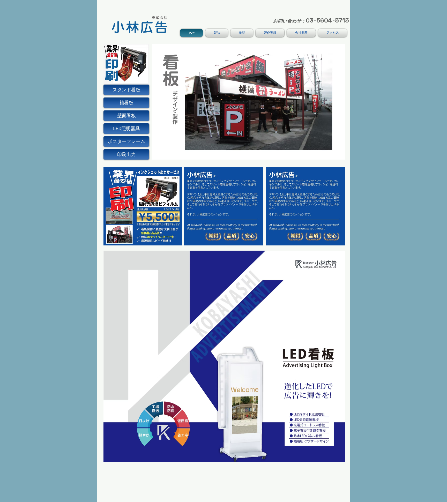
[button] (126, 103)
